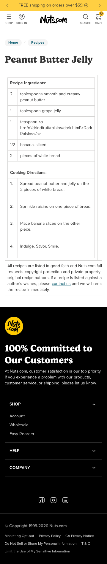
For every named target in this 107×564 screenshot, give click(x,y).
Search (85, 23)
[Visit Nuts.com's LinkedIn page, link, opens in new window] (65, 500)
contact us (61, 284)
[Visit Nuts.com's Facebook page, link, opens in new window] (41, 500)
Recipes (37, 43)
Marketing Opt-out (19, 536)
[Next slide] (99, 5)
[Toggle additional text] (86, 5)
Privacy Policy (50, 536)
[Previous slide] (7, 5)
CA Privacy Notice (79, 536)
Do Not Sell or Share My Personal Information (41, 544)
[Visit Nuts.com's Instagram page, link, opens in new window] (53, 500)
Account (17, 416)
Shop (9, 23)
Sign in (21, 23)
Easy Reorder (22, 434)
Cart (98, 19)
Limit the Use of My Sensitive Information (37, 551)
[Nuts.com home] (53, 19)
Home (13, 43)
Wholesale (19, 425)
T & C (85, 544)
